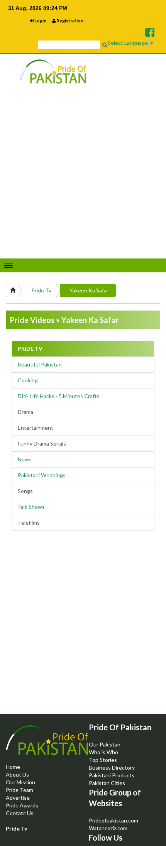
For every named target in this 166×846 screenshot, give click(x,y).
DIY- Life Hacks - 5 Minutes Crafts (59, 396)
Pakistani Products (111, 775)
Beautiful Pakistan (40, 364)
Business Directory (112, 767)
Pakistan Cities (107, 783)
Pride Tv (41, 290)
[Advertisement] (83, 629)
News (25, 459)
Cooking (28, 380)
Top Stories (103, 760)
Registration (69, 21)
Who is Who (103, 752)
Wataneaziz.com (108, 828)
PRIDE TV (30, 348)
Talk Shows (31, 506)
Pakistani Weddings (42, 475)
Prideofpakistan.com (113, 820)
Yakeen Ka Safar (88, 290)
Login (40, 21)
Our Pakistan (104, 744)
